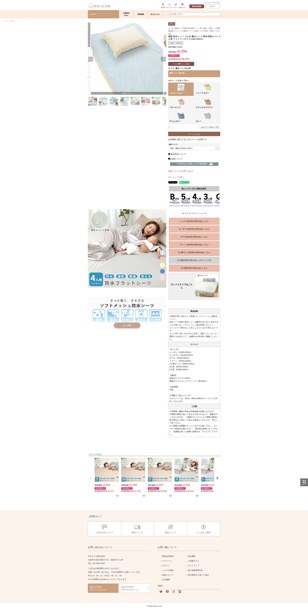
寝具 (7, 21)
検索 (218, 14)
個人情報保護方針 (195, 570)
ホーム (2, 21)
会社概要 (191, 556)
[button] (91, 478)
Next (163, 59)
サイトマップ (193, 566)
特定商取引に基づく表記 (198, 575)
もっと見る (127, 325)
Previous (90, 59)
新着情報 (141, 14)
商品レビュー (168, 575)
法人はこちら (155, 14)
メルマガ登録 (168, 570)
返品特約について (178, 154)
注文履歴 (166, 580)
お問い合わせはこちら (98, 588)
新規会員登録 (196, 6)
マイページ (167, 561)
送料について (174, 144)
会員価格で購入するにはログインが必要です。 (188, 139)
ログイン (213, 6)
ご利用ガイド (193, 561)
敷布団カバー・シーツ (16, 21)
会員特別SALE (126, 14)
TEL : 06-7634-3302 (96, 563)
